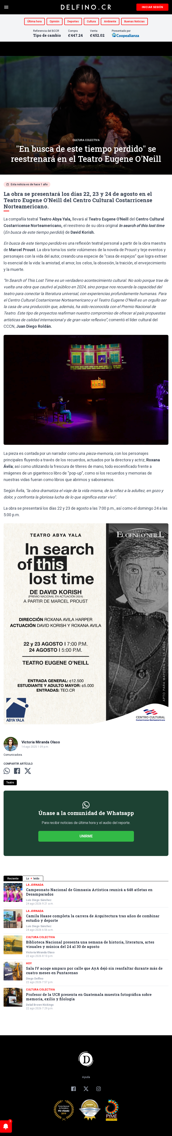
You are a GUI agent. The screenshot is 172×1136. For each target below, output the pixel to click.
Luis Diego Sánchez (39, 900)
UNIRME (86, 836)
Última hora (34, 21)
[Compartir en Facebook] (17, 770)
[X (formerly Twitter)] (86, 1088)
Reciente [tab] (13, 878)
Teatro (10, 782)
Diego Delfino (34, 978)
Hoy (29, 963)
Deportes (73, 21)
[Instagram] (98, 1088)
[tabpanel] (86, 946)
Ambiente (110, 21)
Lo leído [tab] (32, 878)
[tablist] (86, 878)
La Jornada (34, 884)
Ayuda (86, 1077)
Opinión (54, 21)
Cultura (91, 21)
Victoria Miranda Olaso (40, 952)
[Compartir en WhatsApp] (7, 771)
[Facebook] (73, 1088)
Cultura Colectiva (86, 140)
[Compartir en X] (27, 770)
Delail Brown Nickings (40, 1004)
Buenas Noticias (134, 21)
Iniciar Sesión (152, 7)
